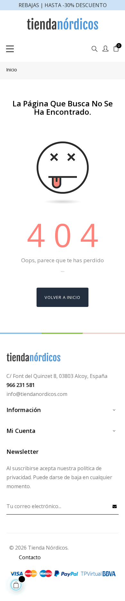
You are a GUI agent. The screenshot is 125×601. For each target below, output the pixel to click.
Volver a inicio (62, 297)
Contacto (30, 557)
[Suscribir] (115, 506)
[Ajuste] (105, 49)
